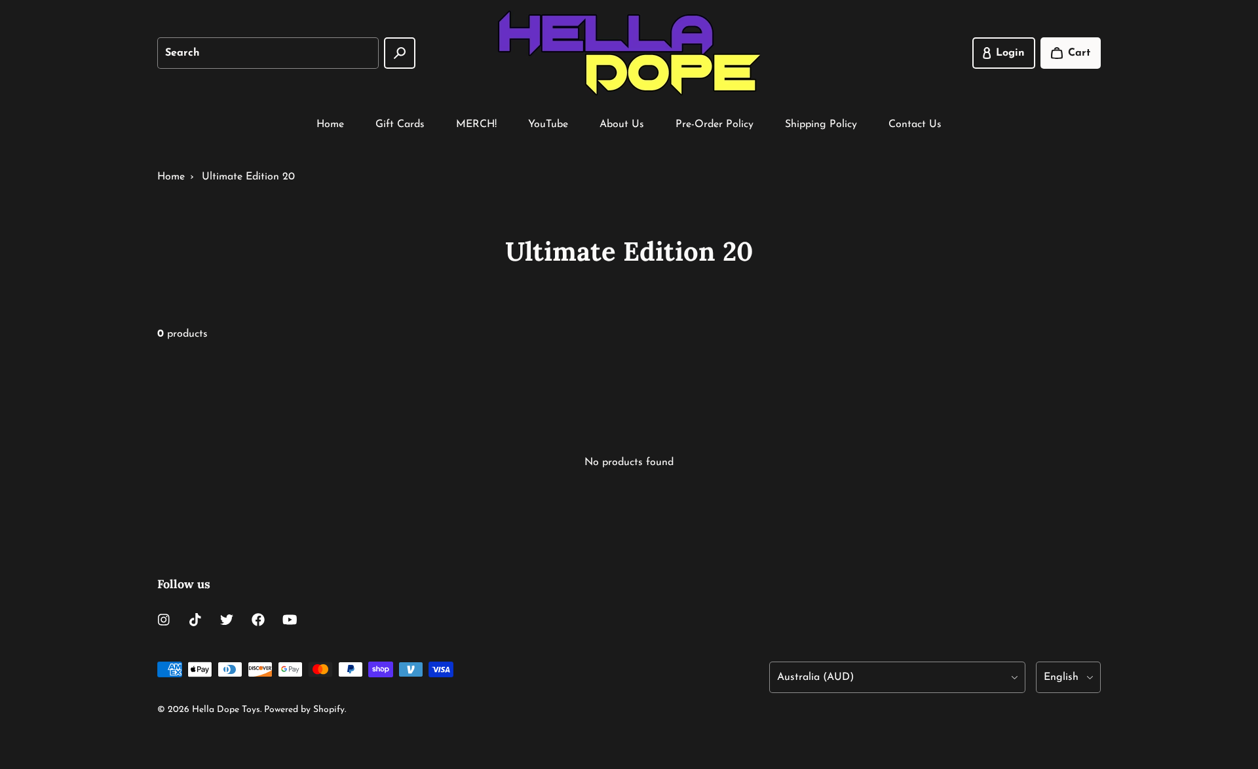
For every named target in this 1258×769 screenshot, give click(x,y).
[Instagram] (164, 619)
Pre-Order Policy (714, 124)
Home (330, 124)
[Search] (399, 53)
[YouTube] (289, 619)
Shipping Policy (821, 124)
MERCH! (476, 124)
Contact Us (915, 124)
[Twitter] (226, 619)
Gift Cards (400, 124)
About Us (622, 124)
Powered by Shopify (304, 710)
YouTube (548, 124)
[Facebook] (258, 619)
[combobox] (268, 53)
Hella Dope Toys (226, 710)
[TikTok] (195, 619)
